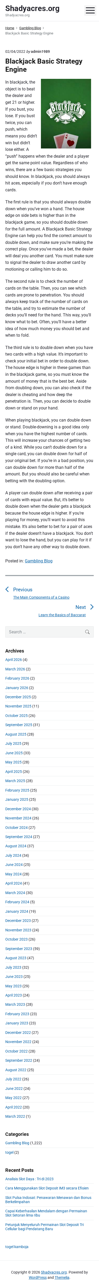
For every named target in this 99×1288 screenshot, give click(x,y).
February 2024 (17, 902)
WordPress (38, 1277)
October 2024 (16, 827)
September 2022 (18, 1060)
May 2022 (13, 1098)
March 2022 (15, 1116)
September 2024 (18, 837)
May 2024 (13, 874)
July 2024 (13, 855)
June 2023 (14, 976)
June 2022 (14, 1088)
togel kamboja (17, 1247)
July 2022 (13, 1079)
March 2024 (15, 893)
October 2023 (16, 939)
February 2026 (17, 678)
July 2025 (13, 743)
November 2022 (18, 1042)
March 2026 (15, 669)
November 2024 (18, 818)
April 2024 (13, 883)
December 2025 (18, 697)
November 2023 (18, 930)
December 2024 (18, 809)
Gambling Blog (39, 560)
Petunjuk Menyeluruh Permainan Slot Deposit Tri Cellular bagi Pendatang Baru (44, 1227)
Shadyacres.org (54, 1272)
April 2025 (13, 771)
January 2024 (16, 911)
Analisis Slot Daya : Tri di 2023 (29, 1179)
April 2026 (13, 660)
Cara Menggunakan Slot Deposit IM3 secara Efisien (47, 1188)
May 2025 (13, 762)
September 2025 (18, 725)
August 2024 (15, 846)
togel (9, 1152)
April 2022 (13, 1107)
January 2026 (16, 688)
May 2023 (13, 986)
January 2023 (16, 1023)
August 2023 (15, 958)
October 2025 (16, 716)
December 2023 (18, 920)
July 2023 (13, 967)
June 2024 (14, 865)
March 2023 (15, 1004)
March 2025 (15, 781)
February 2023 (17, 1014)
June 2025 (14, 753)
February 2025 (17, 790)
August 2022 (15, 1070)
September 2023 (18, 949)
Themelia (62, 1277)
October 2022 (16, 1051)
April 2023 (13, 995)
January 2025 (16, 799)
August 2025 (15, 734)
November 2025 (18, 706)
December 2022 (18, 1032)
